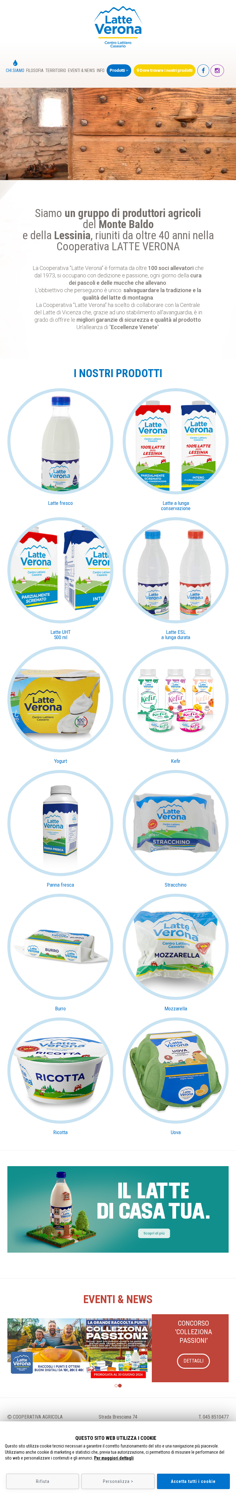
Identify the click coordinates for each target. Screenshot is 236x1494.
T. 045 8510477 (214, 1417)
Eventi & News (81, 70)
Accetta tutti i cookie (193, 1481)
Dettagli (193, 1352)
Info (100, 70)
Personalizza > (118, 1481)
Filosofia (35, 70)
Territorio (55, 70)
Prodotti (118, 70)
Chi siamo (15, 70)
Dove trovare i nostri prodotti (165, 70)
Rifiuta (42, 1481)
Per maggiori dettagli (114, 1458)
